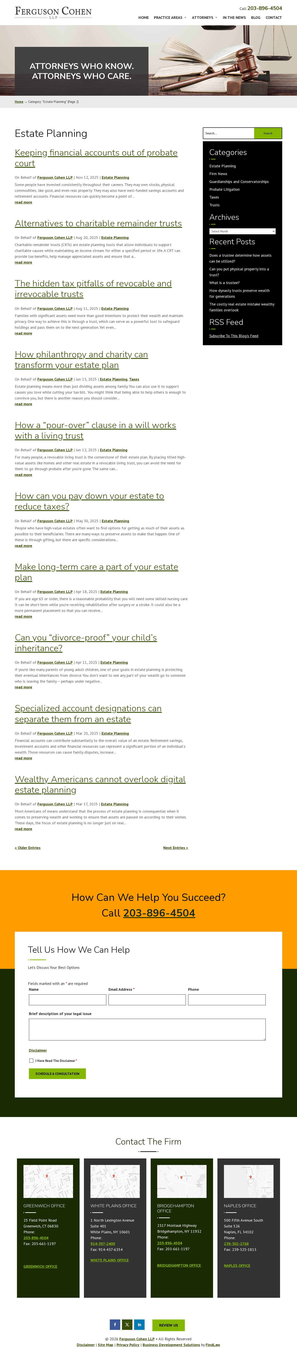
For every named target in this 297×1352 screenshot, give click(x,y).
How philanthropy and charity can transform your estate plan (81, 359)
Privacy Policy (128, 1344)
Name (34, 989)
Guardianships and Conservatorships (239, 181)
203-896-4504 (264, 8)
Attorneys (202, 18)
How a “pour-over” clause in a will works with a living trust (95, 430)
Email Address (121, 989)
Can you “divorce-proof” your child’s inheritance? (86, 643)
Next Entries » (175, 847)
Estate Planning (115, 177)
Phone (193, 989)
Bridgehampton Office (179, 1265)
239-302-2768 (236, 1243)
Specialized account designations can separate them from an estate (88, 713)
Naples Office (237, 1265)
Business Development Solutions (171, 1344)
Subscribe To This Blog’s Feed (233, 335)
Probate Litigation (224, 189)
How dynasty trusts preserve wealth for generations (239, 293)
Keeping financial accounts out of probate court (96, 158)
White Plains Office (109, 1260)
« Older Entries (27, 847)
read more (23, 202)
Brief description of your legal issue (60, 1013)
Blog (255, 18)
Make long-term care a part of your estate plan (96, 572)
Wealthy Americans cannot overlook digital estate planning (100, 784)
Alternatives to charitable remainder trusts (98, 223)
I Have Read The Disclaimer (56, 1061)
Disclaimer (38, 1050)
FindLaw (213, 1344)
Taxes (134, 379)
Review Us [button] (168, 1325)
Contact (274, 18)
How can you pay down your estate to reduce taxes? (89, 501)
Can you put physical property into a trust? (239, 271)
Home (143, 18)
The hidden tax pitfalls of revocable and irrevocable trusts (93, 289)
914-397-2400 (102, 1243)
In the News (234, 18)
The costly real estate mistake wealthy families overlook (241, 307)
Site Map (105, 1344)
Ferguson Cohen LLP (55, 177)
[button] (292, 1344)
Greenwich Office (40, 1266)
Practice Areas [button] (168, 18)
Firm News (218, 173)
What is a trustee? (224, 282)
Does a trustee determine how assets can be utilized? (240, 258)
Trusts (214, 204)
